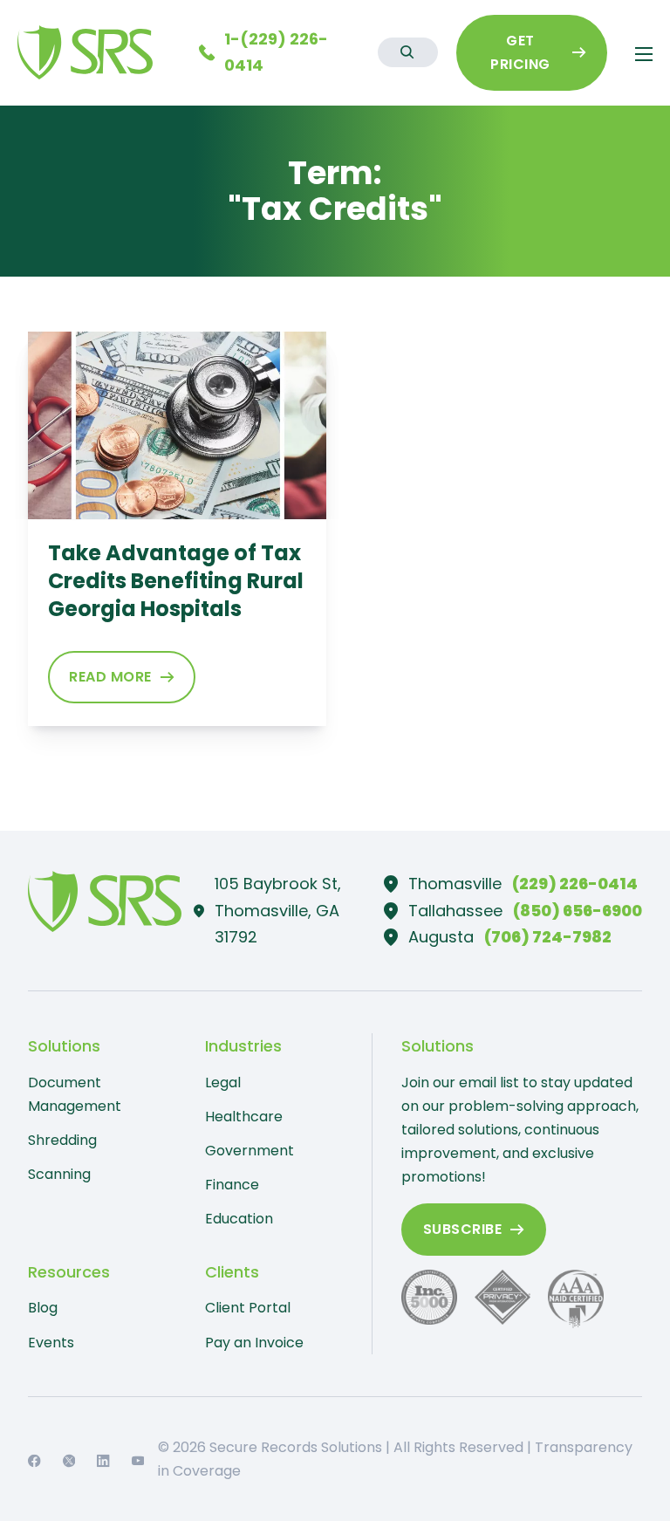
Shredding (62, 1140)
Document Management (74, 1094)
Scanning (59, 1174)
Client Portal (248, 1308)
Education (239, 1219)
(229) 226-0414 (575, 883)
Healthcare (244, 1116)
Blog (43, 1308)
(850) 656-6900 (577, 911)
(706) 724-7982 (548, 937)
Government (249, 1151)
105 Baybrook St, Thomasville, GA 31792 (278, 910)
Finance (232, 1185)
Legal (223, 1082)
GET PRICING (520, 52)
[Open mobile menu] (644, 54)
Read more (110, 677)
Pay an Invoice (254, 1343)
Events (51, 1343)
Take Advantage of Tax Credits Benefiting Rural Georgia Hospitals (176, 580)
